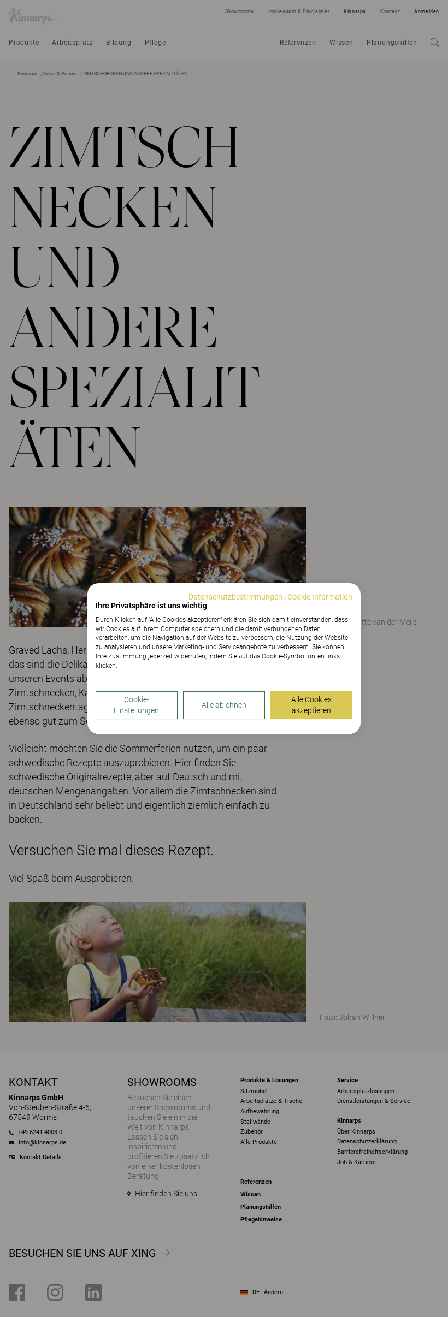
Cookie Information (319, 596)
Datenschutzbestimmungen (235, 596)
